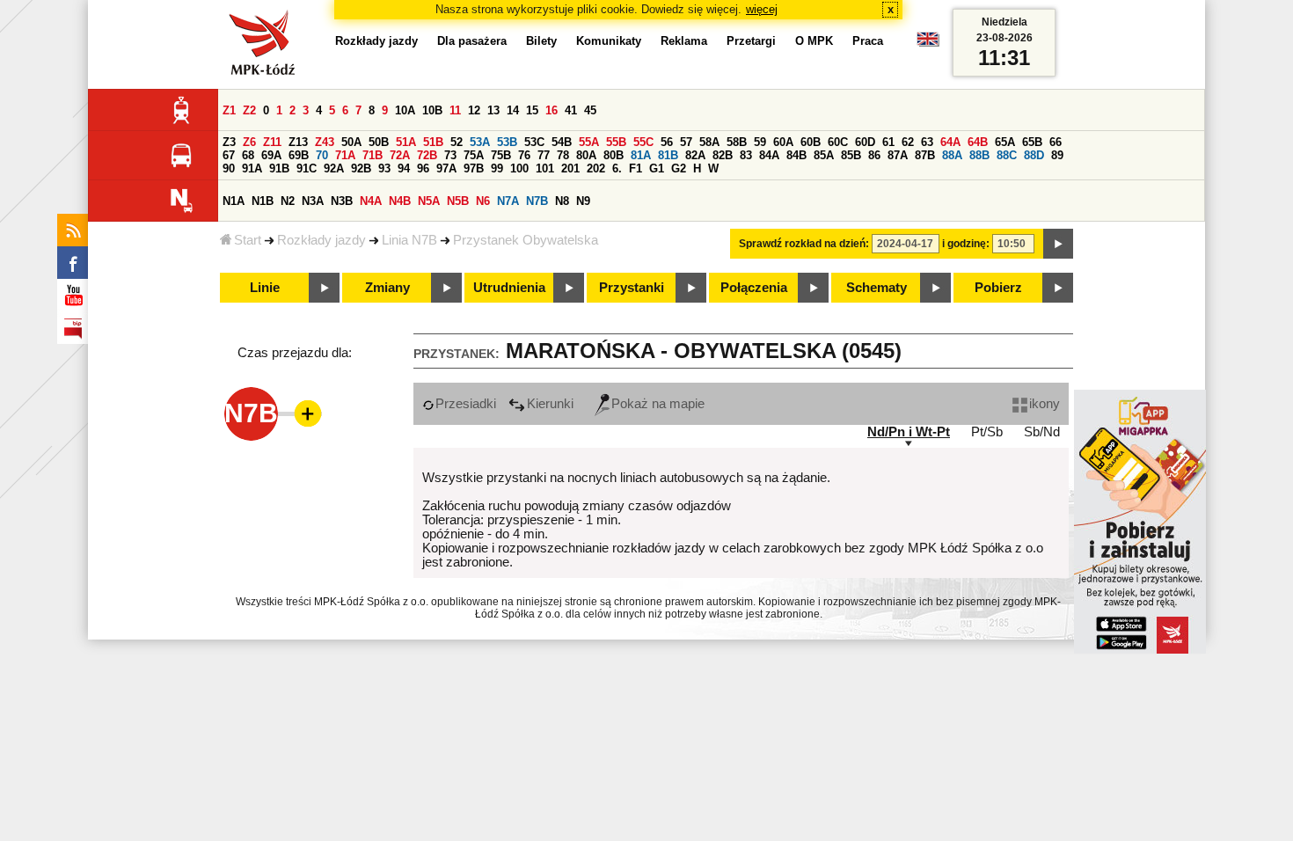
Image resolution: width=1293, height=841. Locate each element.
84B (796, 155)
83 (746, 155)
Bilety (541, 41)
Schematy (876, 288)
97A (446, 168)
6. (617, 168)
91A (252, 168)
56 (667, 142)
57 (686, 142)
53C (534, 142)
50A (351, 142)
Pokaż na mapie (658, 404)
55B (616, 142)
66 (1055, 142)
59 (760, 142)
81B (668, 155)
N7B (537, 201)
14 (513, 110)
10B (432, 110)
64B (978, 142)
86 (874, 155)
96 (423, 168)
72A (400, 155)
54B (562, 142)
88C (1007, 155)
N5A (429, 201)
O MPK (814, 41)
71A (345, 155)
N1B (263, 201)
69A (271, 155)
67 (229, 155)
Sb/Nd (1042, 432)
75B (501, 155)
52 (456, 142)
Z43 (324, 142)
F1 (635, 168)
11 (455, 110)
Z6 (249, 142)
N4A (371, 201)
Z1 (229, 110)
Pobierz (998, 288)
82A (695, 155)
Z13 (298, 142)
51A (406, 142)
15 (532, 110)
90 (229, 168)
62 (908, 142)
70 (322, 155)
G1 (656, 168)
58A (709, 142)
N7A (508, 201)
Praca (867, 41)
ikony (1044, 404)
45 (590, 110)
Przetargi (751, 41)
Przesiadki (465, 404)
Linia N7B (409, 240)
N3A (313, 201)
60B (810, 142)
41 (571, 110)
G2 (678, 168)
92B (361, 168)
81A (641, 155)
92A (334, 168)
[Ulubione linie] (302, 413)
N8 (562, 201)
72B (427, 155)
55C (643, 142)
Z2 (249, 110)
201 (570, 168)
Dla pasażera (472, 41)
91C (306, 168)
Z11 (272, 142)
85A (824, 155)
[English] (928, 43)
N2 (288, 201)
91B (279, 168)
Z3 (229, 142)
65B (1032, 142)
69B (299, 155)
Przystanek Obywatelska (525, 240)
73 (450, 155)
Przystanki (631, 288)
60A (783, 142)
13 (493, 110)
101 (545, 168)
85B (851, 155)
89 (1057, 155)
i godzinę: (966, 244)
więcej (762, 9)
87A (898, 155)
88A (952, 155)
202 (596, 168)
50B (379, 142)
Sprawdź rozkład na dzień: (804, 244)
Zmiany (387, 288)
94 (404, 168)
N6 (483, 201)
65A (1005, 142)
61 (888, 142)
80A (586, 155)
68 (248, 155)
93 (384, 168)
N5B (458, 201)
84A (769, 155)
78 (563, 155)
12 (474, 110)
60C (838, 142)
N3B (342, 201)
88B (979, 155)
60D (865, 142)
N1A (234, 201)
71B (372, 155)
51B (433, 142)
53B (507, 142)
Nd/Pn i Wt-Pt (908, 432)
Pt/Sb (987, 432)
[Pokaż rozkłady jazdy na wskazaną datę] (1058, 244)
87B (925, 155)
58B (737, 142)
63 (927, 142)
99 (497, 168)
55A (589, 142)
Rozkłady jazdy (321, 240)
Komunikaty (608, 41)
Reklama (684, 41)
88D (1034, 155)
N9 (583, 201)
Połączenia (753, 288)
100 (519, 168)
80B (613, 155)
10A (405, 110)
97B (474, 168)
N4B (400, 201)
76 (524, 155)
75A (474, 155)
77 (543, 155)
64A (950, 142)
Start (247, 240)
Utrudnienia (509, 288)
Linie (265, 288)
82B (722, 155)
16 (551, 110)
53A (480, 142)
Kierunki (550, 404)
